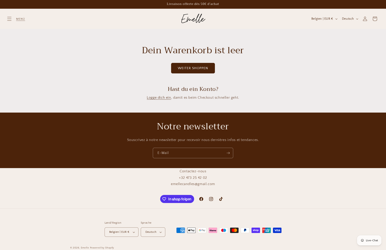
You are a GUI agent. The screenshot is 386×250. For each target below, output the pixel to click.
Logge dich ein (159, 98)
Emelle (85, 247)
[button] (9, 19)
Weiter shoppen (193, 68)
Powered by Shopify (102, 247)
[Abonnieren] (228, 153)
